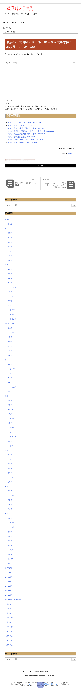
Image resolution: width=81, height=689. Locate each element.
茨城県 (10, 269)
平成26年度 (9, 622)
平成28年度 (9, 613)
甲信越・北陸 (9, 323)
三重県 (10, 391)
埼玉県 (10, 283)
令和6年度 (8, 577)
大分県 (10, 541)
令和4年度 (8, 586)
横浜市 (12, 310)
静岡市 (12, 373)
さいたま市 (14, 287)
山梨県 (10, 337)
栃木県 (10, 278)
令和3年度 (8, 590)
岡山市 (12, 459)
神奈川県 (11, 305)
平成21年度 (9, 645)
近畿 (6, 396)
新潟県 (10, 328)
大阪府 (10, 423)
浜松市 (12, 369)
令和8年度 (8, 568)
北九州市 (13, 527)
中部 (6, 360)
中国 (6, 450)
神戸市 (12, 446)
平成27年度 (9, 618)
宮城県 (10, 246)
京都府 (10, 414)
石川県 (10, 351)
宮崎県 (10, 554)
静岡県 (10, 364)
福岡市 (12, 523)
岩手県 (10, 237)
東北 (6, 228)
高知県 (10, 509)
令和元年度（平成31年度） (14, 599)
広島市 (12, 477)
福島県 (10, 260)
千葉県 (10, 292)
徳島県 (10, 500)
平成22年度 (9, 640)
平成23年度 (9, 636)
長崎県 (10, 536)
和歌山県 (11, 409)
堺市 (11, 432)
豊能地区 (13, 437)
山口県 (10, 482)
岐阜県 (10, 378)
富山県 (10, 346)
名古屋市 (13, 387)
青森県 (10, 233)
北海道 (7, 219)
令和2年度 (8, 595)
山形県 (10, 256)
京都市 (12, 419)
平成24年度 (9, 631)
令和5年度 (38, 54)
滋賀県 (10, 400)
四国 (6, 486)
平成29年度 (9, 608)
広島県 (10, 473)
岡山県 (10, 455)
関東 (14, 22)
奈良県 (10, 405)
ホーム (7, 22)
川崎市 (12, 314)
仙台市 (12, 251)
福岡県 (10, 518)
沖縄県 (10, 563)
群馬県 (10, 274)
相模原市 (13, 319)
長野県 (10, 342)
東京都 (22, 22)
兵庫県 (10, 441)
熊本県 (10, 545)
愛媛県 (10, 504)
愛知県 (10, 382)
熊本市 (12, 550)
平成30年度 (9, 604)
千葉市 (12, 296)
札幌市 (10, 224)
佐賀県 (10, 532)
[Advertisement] (22, 81)
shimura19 (71, 153)
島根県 (10, 464)
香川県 (10, 491)
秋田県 (10, 242)
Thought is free (51, 675)
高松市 (12, 495)
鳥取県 (10, 468)
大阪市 (12, 428)
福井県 (10, 355)
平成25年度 (9, 627)
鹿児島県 (11, 559)
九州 (6, 513)
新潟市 (12, 332)
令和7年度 (8, 572)
